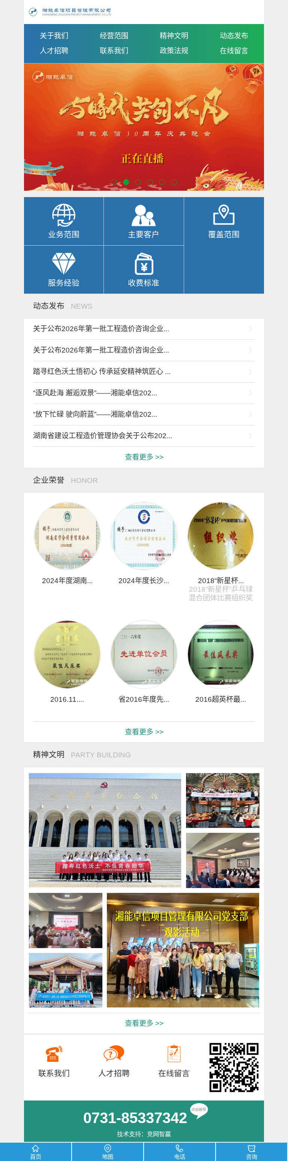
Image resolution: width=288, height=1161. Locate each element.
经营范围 (114, 36)
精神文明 (174, 36)
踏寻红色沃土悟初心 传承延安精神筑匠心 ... (102, 371)
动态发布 (234, 36)
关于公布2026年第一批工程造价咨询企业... (101, 329)
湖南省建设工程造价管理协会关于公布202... (102, 436)
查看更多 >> (144, 457)
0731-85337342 (135, 1118)
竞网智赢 (159, 1134)
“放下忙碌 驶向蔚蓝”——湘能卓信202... (95, 414)
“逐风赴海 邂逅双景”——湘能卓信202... (95, 393)
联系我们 (114, 51)
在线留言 (234, 51)
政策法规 (174, 51)
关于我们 (54, 36)
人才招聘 (54, 51)
